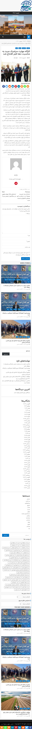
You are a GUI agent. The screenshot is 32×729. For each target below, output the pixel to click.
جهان (28, 511)
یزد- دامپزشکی (15, 582)
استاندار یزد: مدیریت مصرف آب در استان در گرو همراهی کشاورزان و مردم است (23, 196)
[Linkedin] (12, 86)
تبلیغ (28, 505)
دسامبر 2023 (26, 469)
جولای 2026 (27, 406)
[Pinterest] (15, 86)
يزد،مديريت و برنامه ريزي (23, 572)
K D (28, 58)
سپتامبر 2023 (26, 475)
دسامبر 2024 (26, 444)
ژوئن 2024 (27, 456)
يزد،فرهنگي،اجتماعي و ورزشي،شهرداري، (20, 570)
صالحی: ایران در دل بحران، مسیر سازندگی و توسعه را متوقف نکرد (17, 286)
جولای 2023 (27, 479)
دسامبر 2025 (26, 419)
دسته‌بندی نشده (26, 514)
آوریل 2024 (27, 460)
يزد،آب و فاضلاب (25, 545)
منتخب (24, 48)
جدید (14, 279)
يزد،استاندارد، (26, 550)
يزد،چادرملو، (8, 577)
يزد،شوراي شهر (25, 567)
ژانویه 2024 (27, 467)
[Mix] (21, 86)
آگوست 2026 (26, 404)
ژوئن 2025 (27, 431)
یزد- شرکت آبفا (16, 587)
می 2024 (27, 458)
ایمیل (28, 241)
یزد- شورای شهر (25, 589)
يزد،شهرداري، (9, 565)
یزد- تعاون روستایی (16, 580)
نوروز (28, 524)
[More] (27, 86)
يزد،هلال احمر (26, 577)
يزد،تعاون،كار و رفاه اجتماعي (22, 555)
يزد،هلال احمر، (17, 577)
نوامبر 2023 (27, 471)
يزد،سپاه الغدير (25, 565)
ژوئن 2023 (27, 481)
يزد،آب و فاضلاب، (25, 548)
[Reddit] (9, 86)
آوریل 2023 (27, 486)
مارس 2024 (27, 463)
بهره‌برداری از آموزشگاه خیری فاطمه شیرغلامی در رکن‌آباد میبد (16, 314)
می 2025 (27, 433)
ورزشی (28, 526)
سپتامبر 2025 (26, 425)
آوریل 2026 (27, 412)
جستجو (28, 351)
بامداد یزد (16, 29)
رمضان (28, 516)
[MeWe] (18, 86)
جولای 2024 (27, 454)
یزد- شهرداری (8, 587)
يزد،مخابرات (6, 570)
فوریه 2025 (27, 439)
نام (29, 235)
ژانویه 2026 (27, 416)
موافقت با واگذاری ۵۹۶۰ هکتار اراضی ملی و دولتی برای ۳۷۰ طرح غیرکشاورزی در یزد (16, 713)
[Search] (3, 36)
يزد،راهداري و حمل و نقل (23, 562)
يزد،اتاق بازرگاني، (14, 548)
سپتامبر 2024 (26, 450)
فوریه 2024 (27, 465)
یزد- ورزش (17, 589)
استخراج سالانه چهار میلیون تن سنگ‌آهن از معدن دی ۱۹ (9, 194)
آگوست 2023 (26, 477)
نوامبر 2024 (27, 446)
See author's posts (22, 179)
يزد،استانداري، (8, 550)
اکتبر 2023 (27, 473)
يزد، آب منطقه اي (15, 543)
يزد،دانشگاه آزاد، (7, 560)
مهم (20, 48)
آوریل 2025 (27, 435)
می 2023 (27, 483)
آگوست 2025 (26, 427)
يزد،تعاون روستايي (10, 555)
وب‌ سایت (27, 247)
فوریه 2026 (27, 414)
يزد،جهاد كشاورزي (25, 557)
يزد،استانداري (17, 550)
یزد (16, 48)
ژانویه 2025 (27, 442)
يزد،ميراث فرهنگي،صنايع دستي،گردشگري (19, 575)
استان (28, 48)
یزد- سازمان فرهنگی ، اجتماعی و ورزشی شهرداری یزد (17, 585)
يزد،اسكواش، (26, 552)
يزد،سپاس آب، (12, 562)
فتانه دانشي (19, 289)
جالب (28, 507)
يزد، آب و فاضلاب (15, 545)
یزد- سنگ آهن (25, 587)
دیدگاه (28, 213)
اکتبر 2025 (27, 423)
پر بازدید (23, 279)
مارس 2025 (27, 437)
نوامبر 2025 (27, 421)
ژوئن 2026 (27, 408)
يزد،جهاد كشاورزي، (14, 557)
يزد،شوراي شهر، (16, 567)
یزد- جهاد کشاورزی (25, 582)
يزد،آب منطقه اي (25, 543)
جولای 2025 (27, 429)
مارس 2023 (27, 488)
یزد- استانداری (25, 580)
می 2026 (28, 410)
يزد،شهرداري (16, 565)
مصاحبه (28, 518)
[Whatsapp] (24, 86)
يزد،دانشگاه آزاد (16, 560)
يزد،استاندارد (6, 548)
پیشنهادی (18, 279)
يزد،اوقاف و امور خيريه (15, 552)
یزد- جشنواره (6, 580)
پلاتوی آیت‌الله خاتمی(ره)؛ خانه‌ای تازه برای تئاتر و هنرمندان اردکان (18, 341)
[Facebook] (3, 86)
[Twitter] (6, 86)
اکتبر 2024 (27, 448)
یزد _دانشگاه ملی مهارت (24, 189)
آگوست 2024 (26, 452)
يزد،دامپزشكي (26, 560)
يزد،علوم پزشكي (6, 567)
